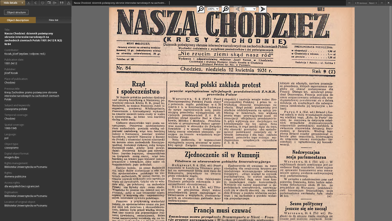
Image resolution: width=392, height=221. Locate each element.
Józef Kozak (11, 73)
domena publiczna (15, 176)
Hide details (10, 3)
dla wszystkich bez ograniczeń (21, 186)
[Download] (28, 3)
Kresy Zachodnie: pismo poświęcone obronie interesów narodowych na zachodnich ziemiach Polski (31, 96)
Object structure (16, 12)
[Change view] (48, 3)
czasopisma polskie (15, 109)
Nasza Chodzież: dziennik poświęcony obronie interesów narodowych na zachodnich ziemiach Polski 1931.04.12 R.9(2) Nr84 (33, 39)
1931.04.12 (10, 63)
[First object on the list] (349, 3)
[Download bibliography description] (54, 3)
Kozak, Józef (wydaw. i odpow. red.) (24, 53)
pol (6, 138)
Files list (53, 19)
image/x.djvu (11, 157)
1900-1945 (10, 128)
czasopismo (11, 147)
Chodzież (9, 82)
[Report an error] (68, 3)
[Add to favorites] (42, 3)
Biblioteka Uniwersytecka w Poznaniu (25, 167)
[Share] (35, 3)
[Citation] (61, 3)
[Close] (388, 3)
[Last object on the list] (382, 3)
